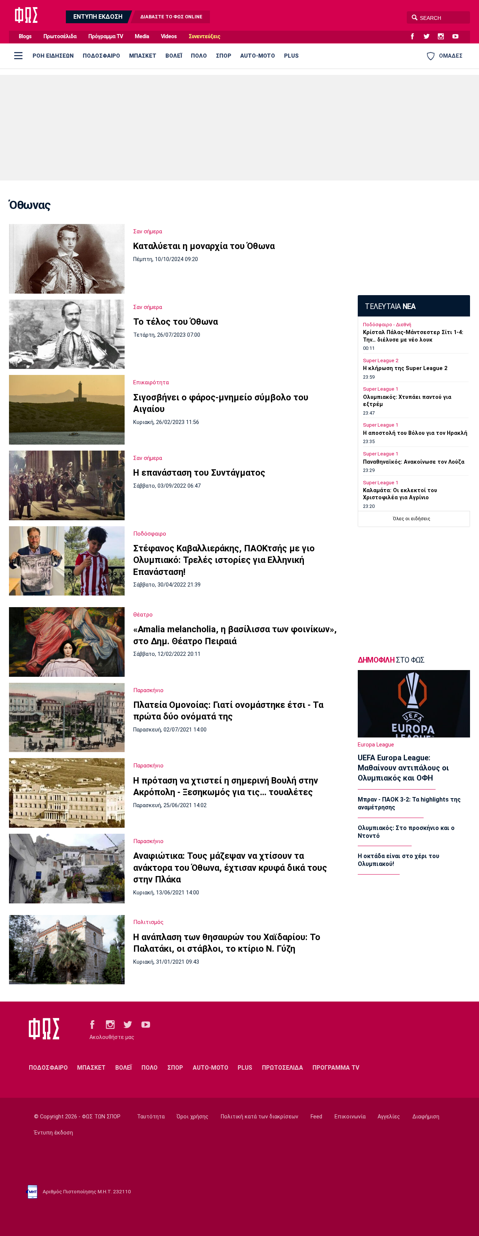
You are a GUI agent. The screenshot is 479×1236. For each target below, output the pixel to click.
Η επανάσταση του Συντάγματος (199, 472)
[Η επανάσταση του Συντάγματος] (67, 485)
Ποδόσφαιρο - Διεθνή (387, 324)
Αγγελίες (389, 1117)
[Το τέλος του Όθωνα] (67, 334)
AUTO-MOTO (257, 55)
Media (142, 36)
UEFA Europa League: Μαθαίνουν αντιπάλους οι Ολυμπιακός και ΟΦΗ (403, 767)
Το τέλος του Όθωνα (175, 321)
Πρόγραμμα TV (105, 36)
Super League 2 (380, 360)
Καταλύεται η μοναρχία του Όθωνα (204, 246)
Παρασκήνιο (148, 690)
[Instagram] (444, 37)
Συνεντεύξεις (204, 36)
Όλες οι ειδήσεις (411, 518)
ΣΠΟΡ (223, 55)
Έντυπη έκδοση (53, 1133)
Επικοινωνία (350, 1117)
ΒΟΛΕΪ (173, 55)
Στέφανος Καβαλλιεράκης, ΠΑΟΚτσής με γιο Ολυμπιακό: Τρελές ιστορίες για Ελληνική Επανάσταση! (224, 560)
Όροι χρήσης (192, 1117)
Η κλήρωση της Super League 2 (405, 368)
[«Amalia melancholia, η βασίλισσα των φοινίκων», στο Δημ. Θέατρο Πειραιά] (67, 642)
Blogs (25, 36)
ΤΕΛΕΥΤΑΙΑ (390, 306)
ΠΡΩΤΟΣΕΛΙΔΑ (282, 1067)
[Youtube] (458, 37)
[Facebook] (415, 37)
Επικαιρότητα (151, 382)
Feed (316, 1117)
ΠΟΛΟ (199, 55)
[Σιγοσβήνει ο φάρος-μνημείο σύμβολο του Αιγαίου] (67, 410)
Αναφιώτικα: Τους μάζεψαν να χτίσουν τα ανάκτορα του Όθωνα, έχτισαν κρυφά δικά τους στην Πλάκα (230, 868)
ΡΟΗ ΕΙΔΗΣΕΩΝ (53, 55)
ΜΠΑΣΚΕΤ (142, 55)
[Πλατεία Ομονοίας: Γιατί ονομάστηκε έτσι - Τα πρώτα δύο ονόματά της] (67, 717)
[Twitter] (430, 37)
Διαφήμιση (425, 1117)
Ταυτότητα (151, 1117)
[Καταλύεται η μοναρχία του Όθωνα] (67, 259)
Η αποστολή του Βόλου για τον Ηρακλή (415, 433)
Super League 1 (380, 389)
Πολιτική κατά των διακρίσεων (259, 1117)
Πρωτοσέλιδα (59, 36)
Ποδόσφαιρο (149, 533)
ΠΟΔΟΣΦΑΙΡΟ (101, 55)
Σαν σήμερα (147, 231)
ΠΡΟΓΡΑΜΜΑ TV (335, 1067)
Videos (169, 36)
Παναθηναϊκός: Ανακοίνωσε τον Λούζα (413, 462)
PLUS (291, 55)
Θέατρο (143, 614)
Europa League (376, 745)
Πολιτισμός (148, 922)
